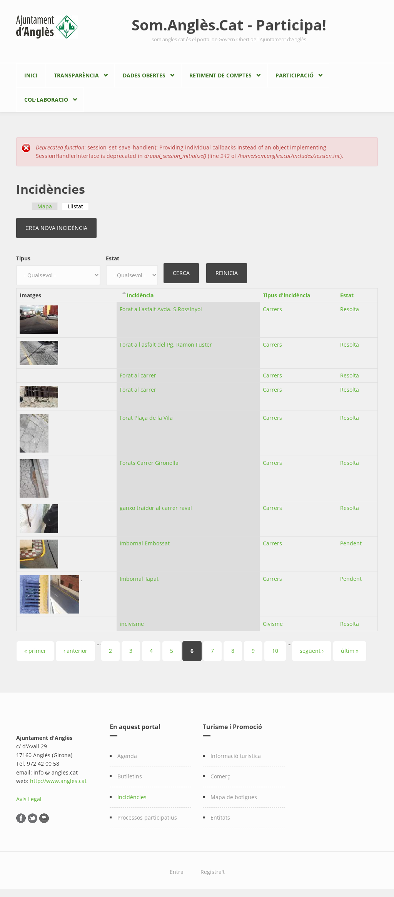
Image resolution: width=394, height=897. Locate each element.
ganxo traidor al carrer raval (156, 507)
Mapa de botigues (233, 797)
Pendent (351, 543)
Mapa (44, 206)
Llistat (78, 206)
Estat (112, 258)
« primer (35, 650)
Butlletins (129, 776)
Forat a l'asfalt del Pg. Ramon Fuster (166, 344)
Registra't (212, 871)
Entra (177, 871)
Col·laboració (46, 99)
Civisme (273, 623)
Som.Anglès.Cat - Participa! (229, 24)
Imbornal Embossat (145, 543)
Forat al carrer (138, 375)
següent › (312, 650)
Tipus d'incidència (286, 295)
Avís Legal (29, 799)
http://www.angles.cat (58, 781)
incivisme (132, 623)
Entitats (220, 817)
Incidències (132, 797)
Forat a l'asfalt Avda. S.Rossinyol (161, 309)
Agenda (127, 756)
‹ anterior (75, 650)
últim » (350, 650)
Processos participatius (147, 817)
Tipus (23, 258)
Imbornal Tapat (139, 578)
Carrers (272, 309)
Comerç (220, 776)
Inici (31, 75)
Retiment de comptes (220, 75)
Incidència (140, 295)
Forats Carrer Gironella (149, 462)
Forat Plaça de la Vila (146, 417)
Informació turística (235, 756)
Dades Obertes (144, 75)
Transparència (76, 75)
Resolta (349, 309)
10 (275, 650)
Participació (294, 75)
